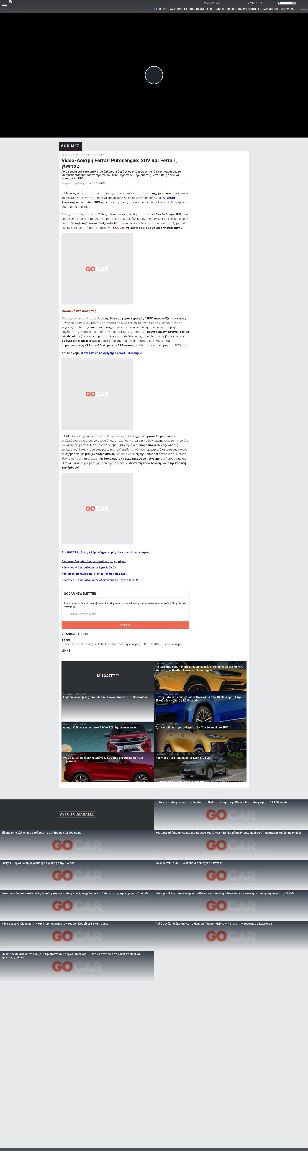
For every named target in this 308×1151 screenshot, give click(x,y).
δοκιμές (134, 644)
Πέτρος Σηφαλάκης (73, 183)
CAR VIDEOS (270, 9)
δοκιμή (123, 644)
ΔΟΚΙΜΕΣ (70, 146)
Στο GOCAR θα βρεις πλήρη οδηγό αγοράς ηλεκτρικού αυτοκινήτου (105, 552)
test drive (111, 644)
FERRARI (82, 634)
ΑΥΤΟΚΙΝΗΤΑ (178, 9)
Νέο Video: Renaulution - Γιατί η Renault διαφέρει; (94, 573)
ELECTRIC (158, 9)
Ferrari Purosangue (84, 644)
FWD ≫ (287, 9)
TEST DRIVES (215, 9)
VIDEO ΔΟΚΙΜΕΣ (95, 155)
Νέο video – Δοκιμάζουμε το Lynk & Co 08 (88, 567)
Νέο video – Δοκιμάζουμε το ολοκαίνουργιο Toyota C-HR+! (99, 580)
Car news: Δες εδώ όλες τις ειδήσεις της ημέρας (93, 561)
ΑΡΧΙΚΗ (65, 155)
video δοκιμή (173, 644)
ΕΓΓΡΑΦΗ (125, 625)
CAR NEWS (197, 9)
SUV (101, 644)
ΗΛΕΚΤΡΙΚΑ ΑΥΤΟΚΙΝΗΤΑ (243, 9)
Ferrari (170, 198)
